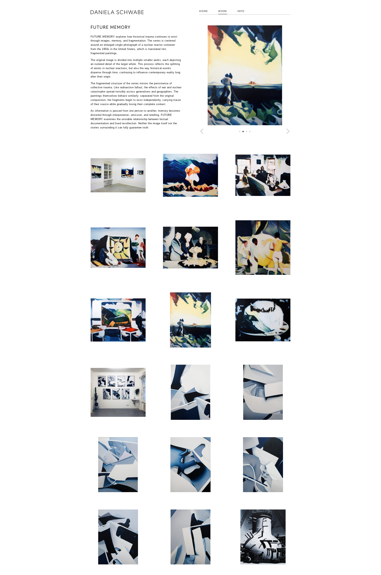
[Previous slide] (202, 131)
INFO (241, 11)
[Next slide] (288, 131)
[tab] (239, 131)
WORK (222, 11)
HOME (203, 11)
